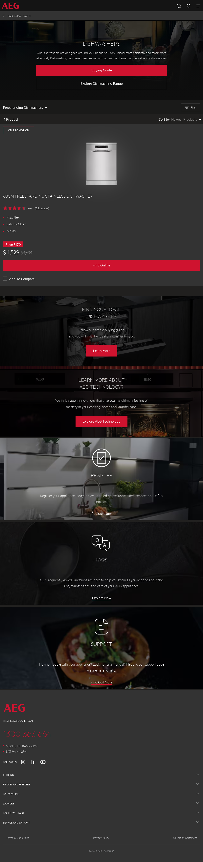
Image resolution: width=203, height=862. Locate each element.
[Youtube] (45, 762)
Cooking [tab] (8, 774)
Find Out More (101, 682)
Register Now (101, 513)
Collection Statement (185, 837)
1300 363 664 (27, 733)
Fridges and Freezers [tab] (16, 784)
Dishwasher (19, 16)
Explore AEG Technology (101, 421)
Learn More (105, 352)
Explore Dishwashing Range (101, 83)
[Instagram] (26, 762)
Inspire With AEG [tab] (13, 813)
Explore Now (101, 597)
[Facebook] (35, 762)
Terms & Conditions (17, 837)
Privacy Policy (101, 837)
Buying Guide (101, 70)
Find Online (101, 265)
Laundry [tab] (8, 803)
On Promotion (18, 130)
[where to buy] (188, 6)
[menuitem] (12, 6)
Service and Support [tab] (16, 822)
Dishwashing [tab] (11, 794)
